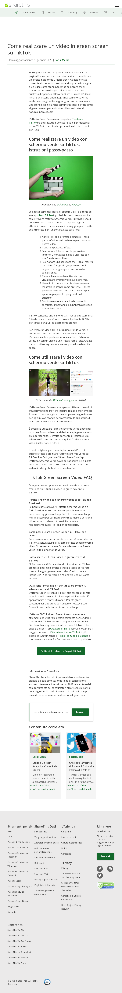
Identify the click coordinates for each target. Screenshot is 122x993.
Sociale (51, 12)
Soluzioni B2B (41, 868)
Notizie (64, 848)
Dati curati (39, 863)
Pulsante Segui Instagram (20, 886)
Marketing (72, 12)
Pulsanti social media (17, 847)
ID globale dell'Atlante (44, 885)
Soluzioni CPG (41, 874)
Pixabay (76, 204)
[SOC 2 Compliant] (47, 982)
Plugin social (13, 906)
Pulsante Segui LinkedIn (19, 901)
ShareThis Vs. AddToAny (19, 941)
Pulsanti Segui (14, 880)
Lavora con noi (68, 837)
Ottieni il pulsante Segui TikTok (61, 651)
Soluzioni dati (40, 831)
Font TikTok (46, 215)
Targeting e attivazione (45, 837)
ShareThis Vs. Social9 (17, 957)
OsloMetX (62, 204)
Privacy (64, 868)
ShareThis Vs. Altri (16, 930)
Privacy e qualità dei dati (46, 879)
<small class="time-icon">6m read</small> (80, 773)
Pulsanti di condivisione (18, 842)
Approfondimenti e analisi (46, 842)
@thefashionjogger (63, 400)
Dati (113, 12)
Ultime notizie (29, 12)
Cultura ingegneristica (71, 842)
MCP (9, 836)
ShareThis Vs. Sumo (16, 963)
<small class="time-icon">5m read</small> (43, 773)
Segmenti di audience (44, 857)
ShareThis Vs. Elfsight (17, 946)
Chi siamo (66, 831)
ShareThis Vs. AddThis (18, 935)
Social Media (62, 60)
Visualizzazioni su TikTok (65, 632)
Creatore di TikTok (61, 628)
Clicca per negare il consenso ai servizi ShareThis (70, 886)
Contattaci (66, 853)
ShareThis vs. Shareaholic (19, 952)
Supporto (11, 912)
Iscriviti (80, 712)
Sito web (94, 12)
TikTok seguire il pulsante (73, 635)
